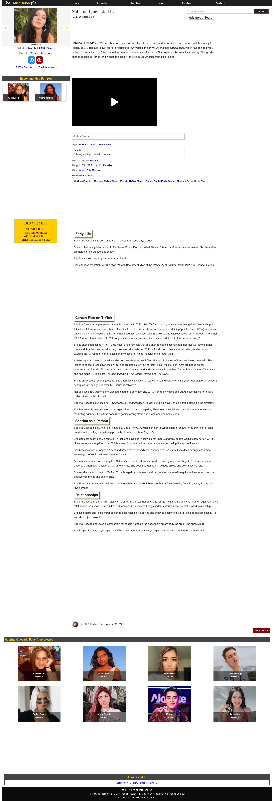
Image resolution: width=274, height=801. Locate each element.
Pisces (50, 48)
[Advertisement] (124, 30)
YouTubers (44, 67)
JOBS (183, 794)
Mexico (94, 160)
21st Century (122, 782)
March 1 (33, 48)
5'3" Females (105, 165)
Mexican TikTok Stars (105, 181)
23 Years (83, 144)
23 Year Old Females (100, 144)
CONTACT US (162, 794)
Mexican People (82, 181)
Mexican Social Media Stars (191, 181)
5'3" (84, 165)
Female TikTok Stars (131, 181)
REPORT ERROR (261, 630)
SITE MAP (116, 794)
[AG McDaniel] (18, 92)
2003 (42, 48)
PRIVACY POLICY (146, 794)
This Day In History (99, 794)
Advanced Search (201, 17)
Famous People (128, 797)
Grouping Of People (133, 790)
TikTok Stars (23, 67)
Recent (148, 790)
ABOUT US (175, 794)
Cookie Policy (129, 794)
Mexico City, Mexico (89, 170)
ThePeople (20, 3)
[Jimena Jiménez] (51, 92)
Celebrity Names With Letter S (143, 782)
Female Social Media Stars (159, 181)
